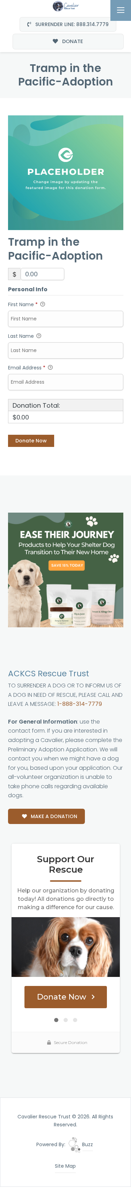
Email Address (26, 367)
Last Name (21, 336)
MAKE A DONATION (53, 816)
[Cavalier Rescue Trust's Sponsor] (65, 569)
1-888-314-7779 (79, 704)
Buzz (87, 1144)
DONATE (72, 41)
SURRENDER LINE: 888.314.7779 (71, 24)
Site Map (65, 1166)
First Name (23, 304)
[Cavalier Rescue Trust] (66, 5)
